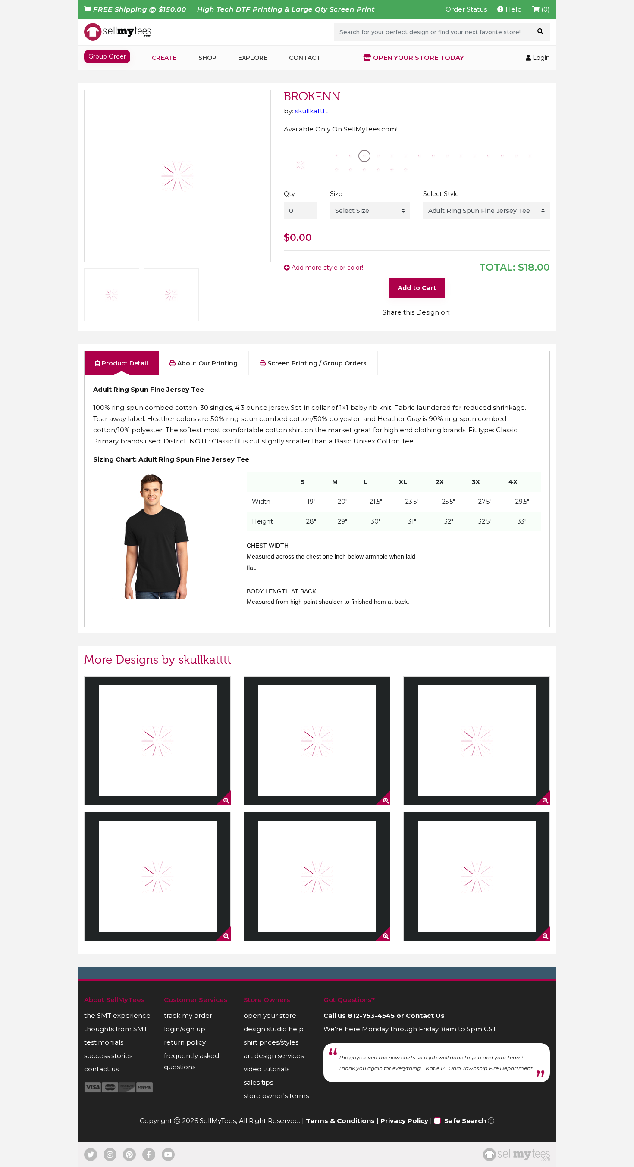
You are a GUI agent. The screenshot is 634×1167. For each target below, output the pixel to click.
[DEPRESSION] (157, 740)
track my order (188, 1015)
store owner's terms (276, 1096)
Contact (304, 58)
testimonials (103, 1042)
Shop (207, 58)
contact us (101, 1069)
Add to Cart (417, 288)
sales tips (258, 1082)
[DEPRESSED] (317, 740)
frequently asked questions (191, 1061)
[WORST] (157, 876)
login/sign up (184, 1029)
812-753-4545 (371, 1015)
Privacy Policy (404, 1121)
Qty (289, 194)
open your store (270, 1015)
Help (513, 9)
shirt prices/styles (271, 1042)
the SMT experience (117, 1015)
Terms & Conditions (340, 1121)
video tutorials (266, 1069)
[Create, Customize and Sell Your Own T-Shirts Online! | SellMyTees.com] (117, 31)
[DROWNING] (476, 876)
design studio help (274, 1029)
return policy (185, 1042)
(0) (545, 9)
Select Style (441, 194)
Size (336, 194)
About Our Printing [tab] (207, 363)
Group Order (107, 56)
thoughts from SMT (116, 1029)
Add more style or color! (326, 267)
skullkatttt (311, 111)
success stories (108, 1056)
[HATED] (476, 740)
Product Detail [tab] (124, 363)
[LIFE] (317, 876)
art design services (274, 1056)
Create (164, 58)
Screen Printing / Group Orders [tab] (316, 363)
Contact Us (425, 1015)
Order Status (466, 9)
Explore (252, 58)
